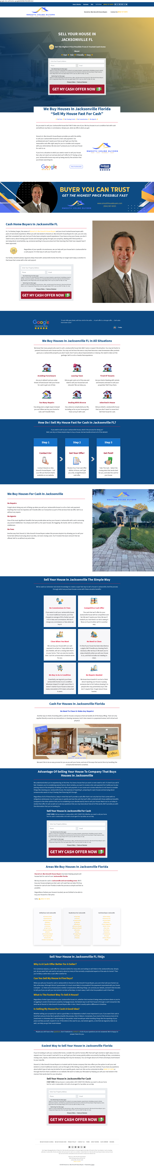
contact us (76, 1032)
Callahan (47, 926)
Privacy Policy (71, 82)
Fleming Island (48, 936)
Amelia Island (48, 916)
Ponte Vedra (107, 920)
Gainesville (48, 938)
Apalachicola (47, 918)
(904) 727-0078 (108, 4)
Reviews (85, 4)
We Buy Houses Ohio (60, 1142)
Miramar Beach (77, 926)
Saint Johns (107, 926)
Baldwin (48, 922)
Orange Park (77, 934)
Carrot (92, 1165)
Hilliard (77, 918)
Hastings (77, 916)
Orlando (77, 936)
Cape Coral (48, 928)
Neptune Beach (77, 928)
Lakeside (77, 922)
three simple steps (63, 432)
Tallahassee (107, 934)
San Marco (107, 930)
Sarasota (106, 932)
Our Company (104, 1142)
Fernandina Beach (48, 934)
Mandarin (77, 924)
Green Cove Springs (48, 940)
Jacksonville (57, 876)
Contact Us (114, 12)
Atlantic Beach (48, 920)
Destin (48, 932)
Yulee (106, 940)
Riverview (107, 922)
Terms (88, 1142)
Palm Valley (107, 916)
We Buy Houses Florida (46, 1142)
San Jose (107, 928)
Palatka (77, 938)
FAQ (92, 4)
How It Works (77, 4)
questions (57, 1032)
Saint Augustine (107, 924)
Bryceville (48, 924)
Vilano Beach (106, 938)
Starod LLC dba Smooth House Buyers (95, 12)
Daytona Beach (48, 930)
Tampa (107, 936)
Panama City (106, 918)
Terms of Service (82, 82)
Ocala (77, 932)
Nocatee (77, 930)
